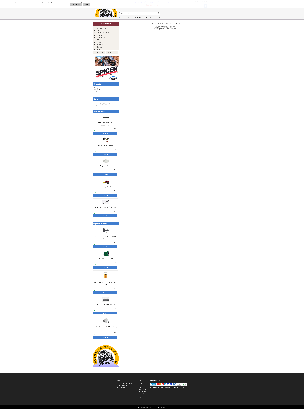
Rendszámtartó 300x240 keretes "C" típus (105, 304)
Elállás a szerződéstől (161, 407)
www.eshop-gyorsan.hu (148, 407)
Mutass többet (111, 52)
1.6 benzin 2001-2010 (169, 23)
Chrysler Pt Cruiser (159, 23)
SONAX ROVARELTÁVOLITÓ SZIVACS (105, 259)
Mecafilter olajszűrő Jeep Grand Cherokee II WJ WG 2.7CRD (105, 283)
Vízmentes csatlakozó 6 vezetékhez (105, 145)
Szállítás (124, 17)
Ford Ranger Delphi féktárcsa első (105, 166)
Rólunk (136, 17)
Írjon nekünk (97, 90)
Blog (159, 17)
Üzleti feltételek (153, 17)
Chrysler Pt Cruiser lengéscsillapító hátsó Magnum (106, 207)
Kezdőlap (152, 23)
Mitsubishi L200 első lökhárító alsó (105, 122)
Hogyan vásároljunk (143, 17)
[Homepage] (118, 17)
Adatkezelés (130, 17)
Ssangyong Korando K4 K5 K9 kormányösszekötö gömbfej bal (105, 237)
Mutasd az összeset (98, 52)
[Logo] (106, 13)
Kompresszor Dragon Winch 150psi (105, 187)
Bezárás (86, 4)
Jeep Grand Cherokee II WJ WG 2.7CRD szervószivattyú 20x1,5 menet (105, 327)
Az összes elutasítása (76, 4)
